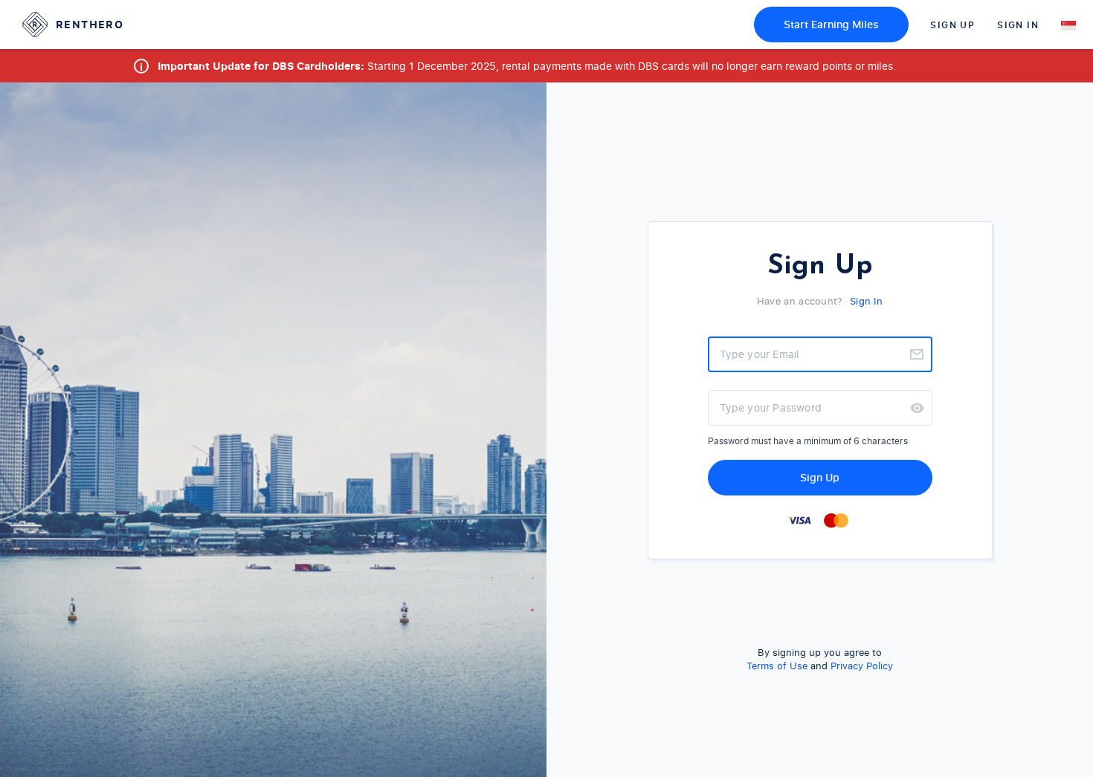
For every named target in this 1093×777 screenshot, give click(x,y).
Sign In (1018, 25)
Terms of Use (777, 665)
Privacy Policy (862, 665)
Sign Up (952, 25)
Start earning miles (831, 24)
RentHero (89, 24)
